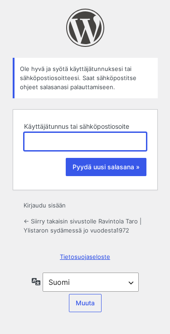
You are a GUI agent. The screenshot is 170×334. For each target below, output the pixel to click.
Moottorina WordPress (85, 28)
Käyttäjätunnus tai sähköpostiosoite (76, 126)
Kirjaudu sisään (45, 205)
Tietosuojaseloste (85, 256)
